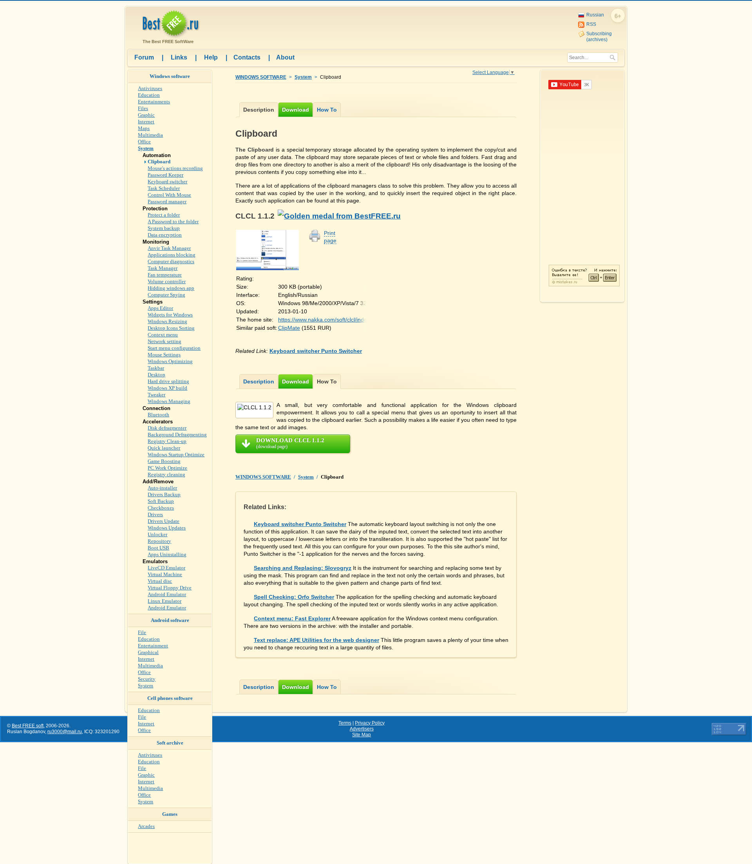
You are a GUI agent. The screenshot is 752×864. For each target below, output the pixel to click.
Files (143, 108)
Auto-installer (162, 488)
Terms (344, 723)
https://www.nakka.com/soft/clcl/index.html (330, 319)
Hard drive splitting (168, 381)
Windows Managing (169, 401)
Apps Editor (160, 308)
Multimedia (150, 135)
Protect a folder (164, 215)
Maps (144, 128)
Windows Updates (167, 528)
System (303, 77)
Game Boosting (164, 461)
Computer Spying (166, 295)
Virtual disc (160, 581)
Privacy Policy (370, 723)
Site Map (361, 734)
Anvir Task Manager (169, 248)
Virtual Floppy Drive (170, 588)
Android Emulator (167, 594)
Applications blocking (171, 255)
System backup (164, 228)
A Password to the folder (173, 221)
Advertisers (362, 729)
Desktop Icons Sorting (171, 328)
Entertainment (153, 646)
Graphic (146, 115)
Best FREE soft (27, 725)
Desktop (156, 375)
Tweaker (156, 395)
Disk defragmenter (167, 428)
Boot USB (158, 548)
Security (146, 679)
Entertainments (154, 102)
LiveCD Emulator (166, 568)
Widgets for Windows (170, 315)
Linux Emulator (164, 601)
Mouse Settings (164, 355)
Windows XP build (167, 388)
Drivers (155, 514)
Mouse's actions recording (175, 168)
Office (144, 142)
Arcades (146, 826)
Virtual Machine (165, 574)
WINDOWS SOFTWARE (260, 77)
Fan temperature (165, 275)
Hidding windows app (171, 288)
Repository (159, 541)
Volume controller (167, 281)
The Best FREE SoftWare (166, 41)
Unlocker (157, 534)
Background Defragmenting (177, 434)
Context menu (163, 335)
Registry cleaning (166, 474)
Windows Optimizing (170, 361)
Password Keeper (165, 175)
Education (149, 95)
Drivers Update (163, 521)
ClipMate (289, 328)
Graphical (148, 652)
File (142, 632)
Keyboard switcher (167, 181)
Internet (146, 122)
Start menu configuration (174, 348)
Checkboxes (161, 508)
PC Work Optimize (167, 468)
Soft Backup (161, 501)
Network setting (164, 341)
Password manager (167, 201)
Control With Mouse (169, 195)
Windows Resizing (167, 321)
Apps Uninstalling (167, 554)
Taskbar (156, 368)
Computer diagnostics (171, 261)
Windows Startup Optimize (176, 454)
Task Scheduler (164, 188)
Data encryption (165, 235)
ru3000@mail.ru (64, 731)
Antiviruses (150, 88)
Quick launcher (164, 448)
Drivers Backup (164, 494)
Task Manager (162, 268)
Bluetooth (158, 415)
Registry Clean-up (167, 441)
